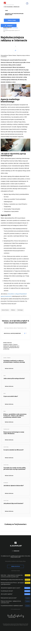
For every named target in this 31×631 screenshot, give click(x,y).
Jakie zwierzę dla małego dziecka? (14, 378)
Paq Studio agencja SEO (14, 625)
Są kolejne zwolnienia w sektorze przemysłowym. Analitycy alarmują (14, 361)
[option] (15, 616)
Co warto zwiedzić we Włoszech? (13, 450)
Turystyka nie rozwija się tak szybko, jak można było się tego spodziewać (14, 468)
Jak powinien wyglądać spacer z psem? (10, 587)
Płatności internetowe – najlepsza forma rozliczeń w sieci (11, 602)
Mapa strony (21, 624)
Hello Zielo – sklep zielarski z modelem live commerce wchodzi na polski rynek (11, 576)
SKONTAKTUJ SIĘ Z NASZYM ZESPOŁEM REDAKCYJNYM (14, 14)
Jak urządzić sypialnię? (6, 594)
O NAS (6, 10)
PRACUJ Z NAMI (12, 20)
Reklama (13, 310)
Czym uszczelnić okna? (10, 396)
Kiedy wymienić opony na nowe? (9, 598)
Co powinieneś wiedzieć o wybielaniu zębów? (12, 605)
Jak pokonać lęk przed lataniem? (13, 503)
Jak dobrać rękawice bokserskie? (13, 485)
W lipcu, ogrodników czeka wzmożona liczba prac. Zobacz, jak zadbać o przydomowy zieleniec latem (14, 415)
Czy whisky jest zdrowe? (7, 591)
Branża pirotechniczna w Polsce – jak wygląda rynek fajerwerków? (12, 583)
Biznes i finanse (12, 55)
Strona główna (4, 55)
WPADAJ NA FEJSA (15, 566)
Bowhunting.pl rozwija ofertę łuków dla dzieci (12, 579)
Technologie (20, 310)
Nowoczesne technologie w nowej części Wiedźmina (13, 432)
